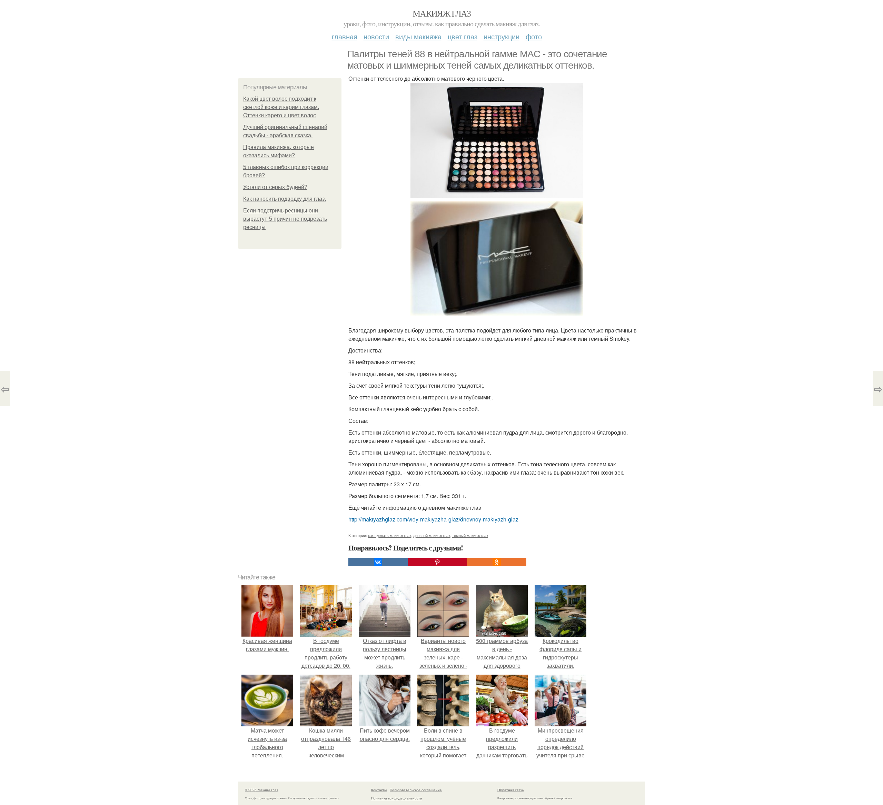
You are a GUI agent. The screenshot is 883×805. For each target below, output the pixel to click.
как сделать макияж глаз (389, 535)
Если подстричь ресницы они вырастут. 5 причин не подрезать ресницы (285, 219)
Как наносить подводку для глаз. (284, 199)
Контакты (379, 789)
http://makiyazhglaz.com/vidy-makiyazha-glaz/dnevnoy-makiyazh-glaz (433, 519)
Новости (376, 36)
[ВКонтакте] (378, 562)
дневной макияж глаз (431, 535)
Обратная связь (510, 789)
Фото (534, 36)
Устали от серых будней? (275, 187)
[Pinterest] (437, 562)
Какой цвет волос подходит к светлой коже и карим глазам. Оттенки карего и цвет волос (281, 107)
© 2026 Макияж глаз (261, 789)
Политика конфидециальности (396, 798)
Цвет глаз (462, 36)
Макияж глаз (441, 13)
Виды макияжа (418, 36)
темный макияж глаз (470, 535)
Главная (344, 36)
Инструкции (501, 36)
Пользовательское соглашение (416, 789)
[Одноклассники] (496, 562)
